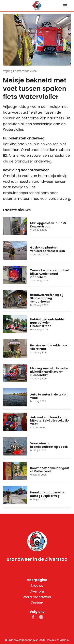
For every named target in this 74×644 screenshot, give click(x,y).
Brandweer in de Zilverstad (37, 559)
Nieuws (37, 585)
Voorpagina (37, 579)
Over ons (37, 591)
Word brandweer (37, 597)
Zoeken (37, 602)
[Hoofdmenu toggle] (65, 6)
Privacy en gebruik (58, 640)
